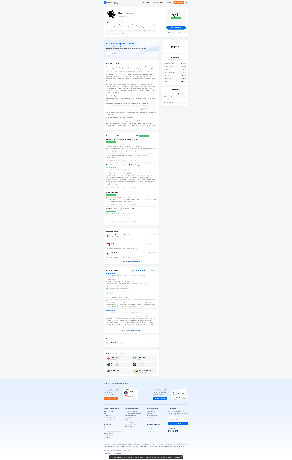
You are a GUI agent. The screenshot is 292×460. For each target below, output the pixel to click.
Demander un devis (109, 427)
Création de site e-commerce (133, 413)
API (108, 34)
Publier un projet (178, 2)
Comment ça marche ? (153, 427)
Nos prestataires (108, 433)
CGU (128, 450)
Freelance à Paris (151, 411)
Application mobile (119, 30)
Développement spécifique (149, 30)
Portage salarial (108, 435)
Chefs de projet (142, 372)
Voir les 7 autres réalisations (130, 261)
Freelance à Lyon (151, 413)
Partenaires (107, 437)
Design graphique (130, 420)
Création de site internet (133, 30)
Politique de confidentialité (119, 450)
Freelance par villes (152, 408)
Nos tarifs (106, 413)
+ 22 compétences (126, 34)
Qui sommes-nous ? (109, 411)
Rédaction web (129, 417)
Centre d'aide (150, 429)
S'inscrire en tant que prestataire (113, 431)
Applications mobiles (130, 424)
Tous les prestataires (109, 383)
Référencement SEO (130, 415)
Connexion (168, 2)
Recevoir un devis (176, 27)
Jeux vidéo (110, 30)
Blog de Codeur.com (109, 417)
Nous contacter (151, 431)
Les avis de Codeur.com (110, 420)
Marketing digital (130, 422)
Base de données (115, 34)
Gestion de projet (130, 426)
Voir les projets (146, 2)
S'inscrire (178, 423)
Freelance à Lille (151, 417)
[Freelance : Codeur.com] (111, 2)
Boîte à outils (107, 415)
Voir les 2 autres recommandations (130, 330)
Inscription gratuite (157, 2)
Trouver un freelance (109, 429)
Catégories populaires (132, 408)
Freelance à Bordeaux (152, 420)
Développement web (131, 411)
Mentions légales (108, 450)
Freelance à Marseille (152, 415)
